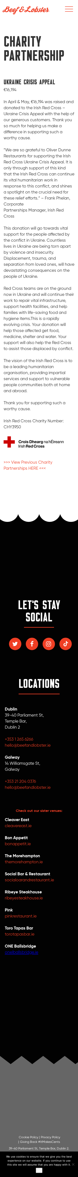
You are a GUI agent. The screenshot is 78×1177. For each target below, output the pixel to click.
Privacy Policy (50, 1137)
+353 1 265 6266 (19, 739)
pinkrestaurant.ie (21, 916)
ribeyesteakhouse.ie (24, 898)
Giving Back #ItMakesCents (40, 1142)
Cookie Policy (28, 1137)
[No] (73, 1164)
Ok (39, 1170)
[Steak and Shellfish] (26, 9)
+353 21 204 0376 (20, 782)
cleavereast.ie (18, 826)
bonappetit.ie (18, 844)
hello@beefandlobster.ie (28, 745)
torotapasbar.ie (19, 934)
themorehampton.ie (24, 862)
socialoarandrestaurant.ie (29, 880)
